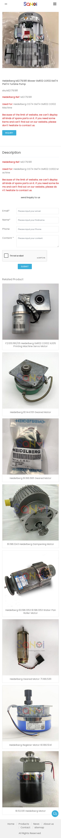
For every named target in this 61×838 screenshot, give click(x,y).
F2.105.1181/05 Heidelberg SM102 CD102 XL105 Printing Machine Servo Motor (30, 345)
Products (24, 824)
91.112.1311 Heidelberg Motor (30, 811)
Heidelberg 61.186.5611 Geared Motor (30, 478)
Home (10, 824)
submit (25, 266)
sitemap (39, 827)
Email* (6, 210)
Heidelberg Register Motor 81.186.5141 (30, 745)
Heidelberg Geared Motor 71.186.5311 (30, 679)
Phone (6, 229)
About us (49, 824)
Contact (25, 827)
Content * (8, 238)
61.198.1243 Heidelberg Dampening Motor (30, 544)
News (36, 824)
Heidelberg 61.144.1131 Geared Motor (30, 412)
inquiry (9, 132)
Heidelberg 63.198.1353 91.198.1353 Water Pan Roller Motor (30, 612)
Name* (6, 219)
